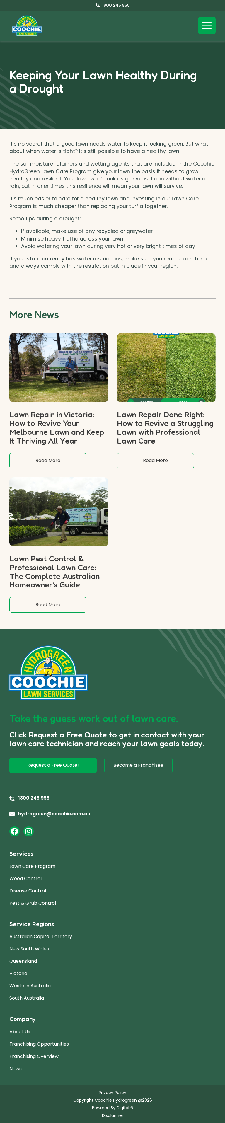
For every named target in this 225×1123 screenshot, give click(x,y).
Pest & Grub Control (32, 903)
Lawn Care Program (32, 866)
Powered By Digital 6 (112, 1108)
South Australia (26, 998)
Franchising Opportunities (39, 1044)
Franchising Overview (34, 1056)
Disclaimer (112, 1115)
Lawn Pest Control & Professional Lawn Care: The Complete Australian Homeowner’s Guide (54, 571)
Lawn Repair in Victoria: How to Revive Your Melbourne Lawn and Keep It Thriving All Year (56, 427)
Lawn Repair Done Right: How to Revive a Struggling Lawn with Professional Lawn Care (165, 427)
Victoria (18, 973)
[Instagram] (28, 831)
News (15, 1068)
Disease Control (27, 890)
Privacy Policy (112, 1092)
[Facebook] (14, 831)
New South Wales (29, 948)
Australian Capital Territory (40, 936)
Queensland (23, 961)
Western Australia (30, 985)
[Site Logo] (27, 26)
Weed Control (25, 878)
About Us (19, 1031)
